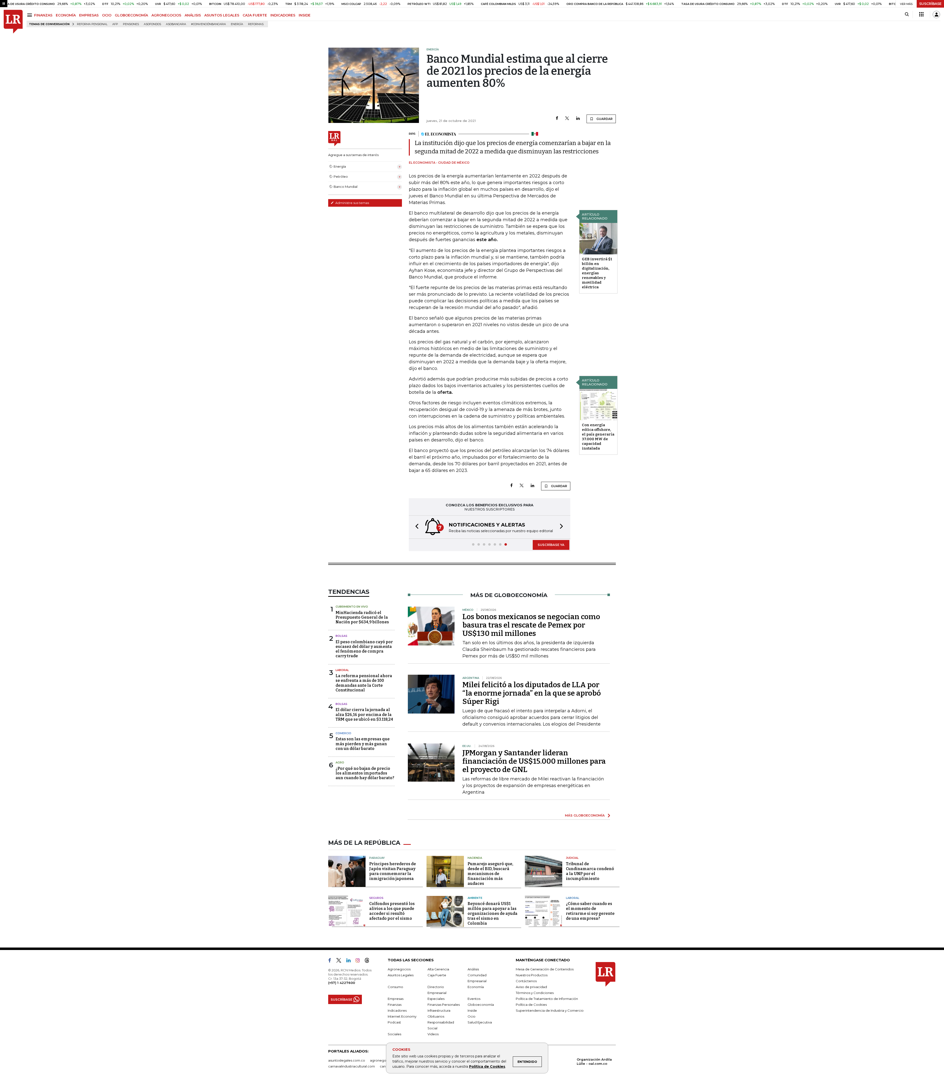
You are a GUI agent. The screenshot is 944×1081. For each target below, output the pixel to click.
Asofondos (152, 24)
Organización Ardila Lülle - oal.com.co (594, 1061)
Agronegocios (399, 969)
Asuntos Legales (400, 975)
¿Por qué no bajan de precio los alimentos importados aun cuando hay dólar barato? (365, 773)
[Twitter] (567, 118)
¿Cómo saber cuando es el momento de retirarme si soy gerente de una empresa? (590, 911)
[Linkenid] (350, 961)
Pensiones (131, 24)
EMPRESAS (89, 15)
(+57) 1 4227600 (341, 983)
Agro (340, 762)
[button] (415, 527)
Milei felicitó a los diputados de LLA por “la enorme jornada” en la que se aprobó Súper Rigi (531, 693)
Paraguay (377, 858)
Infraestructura (439, 1010)
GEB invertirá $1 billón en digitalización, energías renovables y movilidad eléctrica (597, 273)
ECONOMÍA (66, 15)
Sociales (394, 1034)
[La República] (13, 22)
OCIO (106, 15)
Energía (237, 24)
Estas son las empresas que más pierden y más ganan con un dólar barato (363, 744)
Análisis (473, 969)
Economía (476, 987)
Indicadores (397, 1010)
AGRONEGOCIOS (166, 15)
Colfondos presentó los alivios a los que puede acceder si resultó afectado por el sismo (392, 911)
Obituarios (436, 1016)
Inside (472, 1010)
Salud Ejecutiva (480, 1022)
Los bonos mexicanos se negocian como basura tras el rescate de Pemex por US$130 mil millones (531, 625)
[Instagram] (359, 961)
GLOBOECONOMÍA (131, 15)
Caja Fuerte (437, 975)
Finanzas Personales (444, 1005)
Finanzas (394, 1005)
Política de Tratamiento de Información (547, 999)
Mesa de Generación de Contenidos (545, 969)
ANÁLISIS (193, 15)
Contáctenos (526, 981)
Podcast (394, 1022)
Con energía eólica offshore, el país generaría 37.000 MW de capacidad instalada (598, 437)
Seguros (376, 898)
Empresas (395, 999)
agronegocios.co (384, 1060)
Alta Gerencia (438, 969)
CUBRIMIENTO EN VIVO (352, 606)
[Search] (906, 14)
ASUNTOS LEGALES (221, 15)
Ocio (471, 1016)
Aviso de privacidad (531, 987)
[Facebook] (557, 118)
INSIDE (304, 15)
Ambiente (475, 898)
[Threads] (369, 961)
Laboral (342, 670)
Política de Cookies (487, 1066)
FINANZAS (43, 15)
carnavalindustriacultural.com (351, 1066)
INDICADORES (282, 15)
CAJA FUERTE (255, 15)
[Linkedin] (578, 118)
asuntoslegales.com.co (346, 1060)
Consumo (395, 987)
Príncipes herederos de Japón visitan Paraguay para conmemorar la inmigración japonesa (392, 871)
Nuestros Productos (531, 975)
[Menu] (30, 15)
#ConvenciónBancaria (208, 24)
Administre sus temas (352, 203)
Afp (115, 24)
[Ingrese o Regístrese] (936, 14)
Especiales (436, 999)
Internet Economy (402, 1016)
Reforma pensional (92, 24)
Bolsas (341, 636)
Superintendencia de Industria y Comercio (550, 1010)
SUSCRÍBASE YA (551, 545)
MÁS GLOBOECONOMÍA (585, 815)
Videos (433, 1034)
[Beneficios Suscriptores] (921, 14)
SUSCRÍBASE (930, 3)
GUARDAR (604, 119)
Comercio (343, 733)
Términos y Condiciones (535, 993)
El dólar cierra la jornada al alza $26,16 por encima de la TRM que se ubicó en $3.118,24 (364, 714)
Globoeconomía (481, 1005)
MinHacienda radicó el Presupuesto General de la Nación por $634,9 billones (362, 617)
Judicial (572, 858)
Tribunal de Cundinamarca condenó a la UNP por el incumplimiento (590, 871)
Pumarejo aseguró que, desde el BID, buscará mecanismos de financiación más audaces (490, 874)
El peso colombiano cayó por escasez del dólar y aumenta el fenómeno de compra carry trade (364, 649)
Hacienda (475, 858)
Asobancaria (176, 24)
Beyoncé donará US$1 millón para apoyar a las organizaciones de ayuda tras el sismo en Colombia (492, 913)
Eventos (474, 999)
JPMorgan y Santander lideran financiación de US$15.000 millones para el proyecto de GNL (534, 761)
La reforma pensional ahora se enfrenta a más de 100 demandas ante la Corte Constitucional (364, 682)
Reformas (256, 24)
